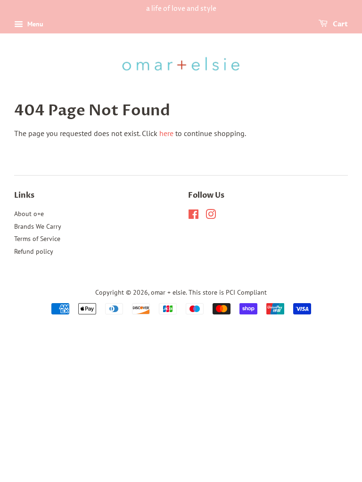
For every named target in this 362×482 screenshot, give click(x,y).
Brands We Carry (37, 226)
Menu (34, 24)
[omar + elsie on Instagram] (211, 216)
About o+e (29, 213)
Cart (339, 24)
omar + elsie (168, 292)
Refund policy (33, 251)
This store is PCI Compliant (228, 292)
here (166, 133)
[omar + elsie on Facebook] (193, 216)
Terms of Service (37, 238)
